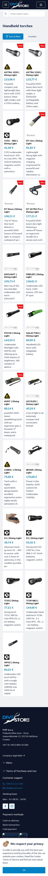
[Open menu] (6, 5)
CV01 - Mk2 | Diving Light (11, 142)
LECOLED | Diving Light (32, 402)
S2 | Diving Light (35, 538)
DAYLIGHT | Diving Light (10, 275)
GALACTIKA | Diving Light (33, 334)
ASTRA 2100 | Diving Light (33, 73)
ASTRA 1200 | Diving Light (11, 73)
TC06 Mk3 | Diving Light (32, 602)
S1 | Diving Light (13, 538)
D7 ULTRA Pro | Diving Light (34, 210)
